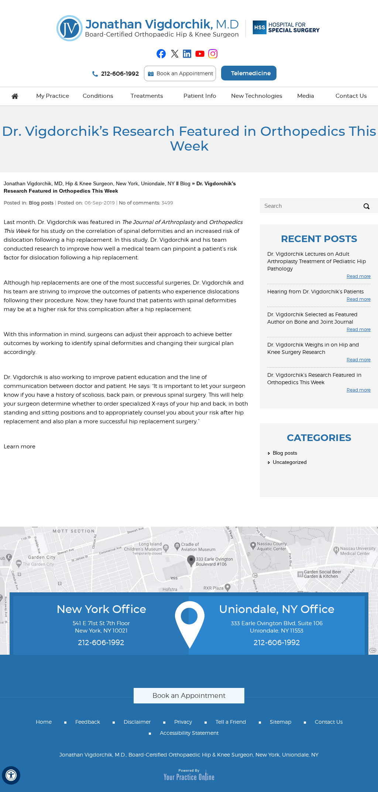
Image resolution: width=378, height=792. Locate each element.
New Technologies (256, 96)
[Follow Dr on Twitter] (174, 53)
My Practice (52, 96)
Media (305, 96)
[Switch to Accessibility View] (11, 775)
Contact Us (351, 96)
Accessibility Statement (189, 733)
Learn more (19, 446)
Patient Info (199, 96)
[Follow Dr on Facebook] (161, 53)
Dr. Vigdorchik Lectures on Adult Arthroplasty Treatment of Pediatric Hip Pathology (316, 261)
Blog (185, 183)
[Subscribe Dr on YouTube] (200, 53)
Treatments (147, 96)
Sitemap (280, 722)
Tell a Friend (231, 722)
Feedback (87, 722)
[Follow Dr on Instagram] (187, 53)
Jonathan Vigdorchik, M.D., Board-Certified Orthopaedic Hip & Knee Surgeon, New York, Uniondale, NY (189, 754)
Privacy (183, 722)
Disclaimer (137, 722)
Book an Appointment (185, 73)
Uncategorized (290, 462)
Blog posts (41, 203)
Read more (359, 276)
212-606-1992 (120, 73)
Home (15, 96)
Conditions (98, 96)
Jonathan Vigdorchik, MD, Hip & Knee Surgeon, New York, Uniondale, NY (89, 183)
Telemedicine (251, 73)
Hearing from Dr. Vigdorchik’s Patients (315, 291)
